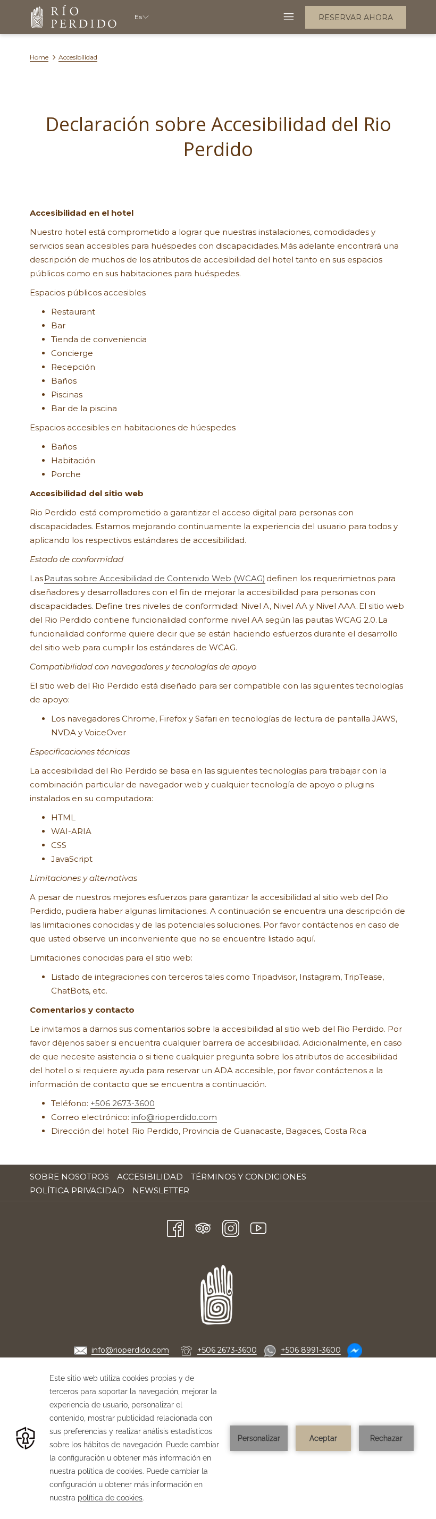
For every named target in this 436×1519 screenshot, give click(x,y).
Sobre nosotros (69, 1177)
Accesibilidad (150, 1177)
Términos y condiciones (248, 1177)
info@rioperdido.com (174, 1117)
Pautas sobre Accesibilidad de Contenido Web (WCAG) (154, 578)
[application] (218, 1438)
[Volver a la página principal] (74, 17)
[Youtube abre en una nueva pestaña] (258, 1227)
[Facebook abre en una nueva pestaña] (175, 1227)
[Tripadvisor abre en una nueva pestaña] (203, 1227)
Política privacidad (77, 1190)
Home (39, 57)
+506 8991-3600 (311, 1350)
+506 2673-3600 (122, 1103)
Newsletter (160, 1190)
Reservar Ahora (355, 17)
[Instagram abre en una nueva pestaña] (230, 1227)
